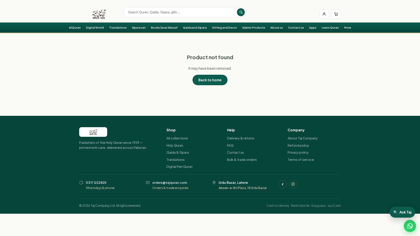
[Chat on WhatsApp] (410, 226)
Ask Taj (402, 212)
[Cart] (336, 14)
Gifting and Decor (224, 27)
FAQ (230, 145)
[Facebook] (282, 184)
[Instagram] (293, 184)
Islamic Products (253, 27)
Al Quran (75, 27)
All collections (177, 138)
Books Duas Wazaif (164, 27)
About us (276, 27)
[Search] (241, 12)
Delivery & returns (240, 138)
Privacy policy (298, 152)
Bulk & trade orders (242, 159)
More (347, 27)
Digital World (95, 27)
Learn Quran (330, 27)
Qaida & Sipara (177, 152)
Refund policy (298, 145)
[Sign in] (324, 14)
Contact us (296, 27)
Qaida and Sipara (195, 27)
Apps (313, 27)
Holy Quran (174, 145)
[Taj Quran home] (99, 14)
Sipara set (139, 27)
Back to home (210, 80)
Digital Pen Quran (179, 166)
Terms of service (301, 159)
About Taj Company (303, 138)
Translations (117, 27)
